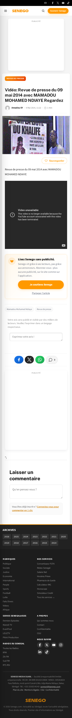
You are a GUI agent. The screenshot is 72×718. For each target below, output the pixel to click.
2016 (35, 543)
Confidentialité (52, 689)
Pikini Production (11, 637)
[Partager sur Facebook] (18, 360)
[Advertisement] (36, 46)
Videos (6, 605)
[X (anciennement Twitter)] (58, 3)
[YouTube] (63, 3)
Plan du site (18, 689)
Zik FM (6, 656)
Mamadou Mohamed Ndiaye (19, 309)
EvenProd (7, 629)
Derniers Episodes (11, 620)
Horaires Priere (43, 576)
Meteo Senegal (43, 568)
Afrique (6, 609)
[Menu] (5, 10)
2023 (35, 536)
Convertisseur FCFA (46, 563)
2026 (6, 536)
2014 (54, 543)
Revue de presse (15, 78)
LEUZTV (6, 633)
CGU (39, 633)
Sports (6, 588)
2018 (16, 543)
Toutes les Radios (11, 648)
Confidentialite (44, 629)
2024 (25, 536)
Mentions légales (31, 689)
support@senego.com (50, 686)
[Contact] (45, 3)
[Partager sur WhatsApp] (39, 360)
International (9, 580)
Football (6, 593)
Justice (6, 572)
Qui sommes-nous (45, 620)
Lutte (5, 597)
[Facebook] (53, 3)
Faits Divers (8, 601)
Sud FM (6, 660)
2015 (44, 543)
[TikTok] (68, 3)
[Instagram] (61, 645)
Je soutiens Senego (41, 285)
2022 (44, 536)
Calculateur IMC (44, 584)
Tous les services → (46, 597)
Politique (7, 563)
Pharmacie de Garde (46, 580)
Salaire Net (42, 572)
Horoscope (42, 588)
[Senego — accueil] (21, 10)
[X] (47, 645)
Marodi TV (7, 624)
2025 (16, 536)
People (6, 584)
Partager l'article (41, 293)
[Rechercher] (43, 10)
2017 (25, 543)
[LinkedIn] (40, 652)
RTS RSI (6, 665)
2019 (6, 543)
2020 (63, 536)
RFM (5, 652)
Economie (7, 576)
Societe (6, 568)
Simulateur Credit (45, 593)
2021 (54, 536)
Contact (40, 624)
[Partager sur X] (29, 360)
